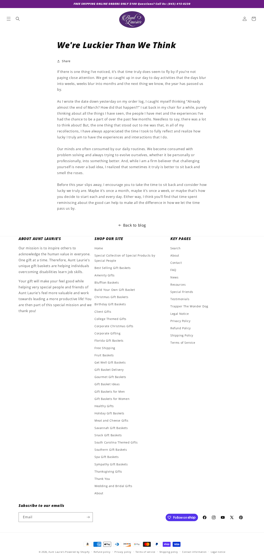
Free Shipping (104, 348)
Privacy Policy (180, 321)
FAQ (173, 270)
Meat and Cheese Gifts (111, 421)
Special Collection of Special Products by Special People (124, 258)
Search (175, 248)
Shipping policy (168, 551)
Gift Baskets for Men (109, 392)
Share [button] (66, 61)
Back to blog (134, 225)
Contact (176, 263)
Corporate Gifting (107, 333)
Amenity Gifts (104, 275)
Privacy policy (122, 551)
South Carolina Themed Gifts (116, 443)
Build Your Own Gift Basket (114, 290)
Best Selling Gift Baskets (112, 268)
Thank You (102, 479)
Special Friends (181, 292)
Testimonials (179, 299)
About (98, 493)
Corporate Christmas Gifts (113, 326)
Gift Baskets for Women (112, 399)
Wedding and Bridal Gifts (113, 486)
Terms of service (145, 551)
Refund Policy (180, 328)
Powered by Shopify (77, 551)
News (174, 277)
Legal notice (218, 551)
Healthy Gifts (104, 406)
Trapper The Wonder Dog (189, 306)
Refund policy (102, 551)
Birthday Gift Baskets (110, 304)
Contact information (194, 551)
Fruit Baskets (104, 355)
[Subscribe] (88, 517)
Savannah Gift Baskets (111, 428)
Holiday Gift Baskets (109, 413)
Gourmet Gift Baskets (110, 377)
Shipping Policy (181, 336)
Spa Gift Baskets (106, 457)
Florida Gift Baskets (109, 341)
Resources (178, 285)
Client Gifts (102, 312)
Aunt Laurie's (56, 551)
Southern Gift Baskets (110, 450)
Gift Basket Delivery (109, 370)
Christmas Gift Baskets (111, 297)
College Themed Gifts (110, 319)
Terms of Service (182, 343)
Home (98, 248)
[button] (8, 18)
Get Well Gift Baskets (110, 363)
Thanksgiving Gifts (108, 471)
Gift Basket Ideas (107, 384)
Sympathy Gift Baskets (111, 464)
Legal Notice (179, 314)
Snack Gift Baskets (108, 435)
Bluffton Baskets (106, 283)
